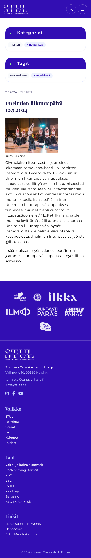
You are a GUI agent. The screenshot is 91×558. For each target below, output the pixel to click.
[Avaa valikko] (82, 9)
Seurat (10, 427)
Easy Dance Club (18, 501)
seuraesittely (18, 75)
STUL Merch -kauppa (21, 534)
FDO (9, 475)
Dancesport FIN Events (23, 523)
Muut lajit (12, 491)
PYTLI (9, 486)
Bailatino (12, 496)
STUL (9, 416)
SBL (8, 480)
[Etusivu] (16, 9)
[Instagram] (7, 394)
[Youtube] (20, 394)
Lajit (8, 432)
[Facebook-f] (13, 394)
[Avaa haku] (71, 9)
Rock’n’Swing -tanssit (21, 470)
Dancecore (13, 529)
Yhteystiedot (15, 384)
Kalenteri (12, 437)
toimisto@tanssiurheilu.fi (24, 379)
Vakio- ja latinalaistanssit (24, 464)
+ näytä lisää (35, 45)
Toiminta (12, 421)
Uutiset (11, 442)
